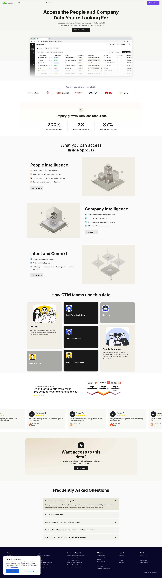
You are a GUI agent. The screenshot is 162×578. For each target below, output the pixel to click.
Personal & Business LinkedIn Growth (76, 555)
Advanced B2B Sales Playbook (74, 567)
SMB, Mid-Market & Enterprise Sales (45, 558)
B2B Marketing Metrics (102, 561)
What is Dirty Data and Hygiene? (44, 562)
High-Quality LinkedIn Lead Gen (74, 558)
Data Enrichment (101, 564)
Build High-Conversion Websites (74, 562)
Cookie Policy (14, 567)
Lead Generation (101, 555)
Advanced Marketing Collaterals (74, 564)
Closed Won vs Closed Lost (43, 564)
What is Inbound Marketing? (103, 568)
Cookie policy (143, 560)
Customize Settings (29, 571)
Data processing (144, 562)
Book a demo (153, 3)
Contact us (121, 555)
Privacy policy (143, 555)
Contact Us (49, 3)
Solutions (20, 3)
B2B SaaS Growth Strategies (43, 555)
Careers (121, 560)
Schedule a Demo (79, 30)
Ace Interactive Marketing (73, 560)
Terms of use (143, 558)
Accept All (12, 571)
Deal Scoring (100, 566)
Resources (35, 3)
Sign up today (81, 468)
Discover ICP (10, 555)
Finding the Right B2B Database (44, 567)
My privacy (121, 562)
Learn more (36, 188)
